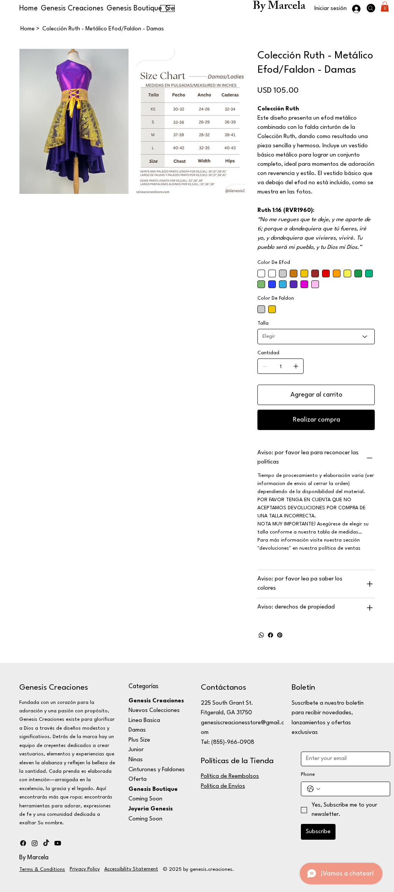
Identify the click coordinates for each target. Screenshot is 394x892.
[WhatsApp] (261, 635)
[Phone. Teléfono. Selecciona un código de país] (313, 789)
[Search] (371, 8)
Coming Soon (145, 799)
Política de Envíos (223, 786)
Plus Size (139, 740)
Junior (136, 750)
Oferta (138, 779)
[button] (385, 7)
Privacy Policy (85, 869)
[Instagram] (34, 843)
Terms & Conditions (42, 869)
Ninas (136, 760)
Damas (137, 730)
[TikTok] (46, 843)
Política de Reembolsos (230, 776)
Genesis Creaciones (53, 688)
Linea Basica (144, 721)
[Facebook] (270, 635)
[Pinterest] (280, 635)
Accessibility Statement (131, 869)
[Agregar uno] (296, 366)
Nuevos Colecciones (154, 711)
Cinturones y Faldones (157, 770)
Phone (308, 774)
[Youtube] (58, 843)
